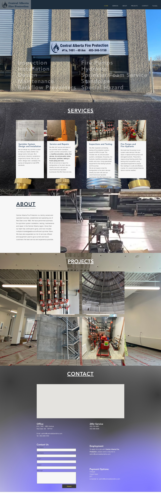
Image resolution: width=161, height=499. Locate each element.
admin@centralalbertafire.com (51, 433)
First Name (40, 447)
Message (40, 470)
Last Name (40, 453)
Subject (39, 465)
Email (38, 459)
